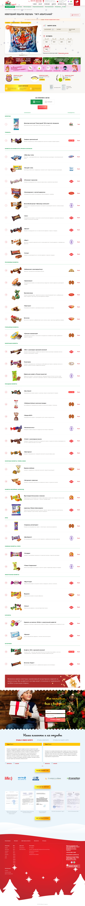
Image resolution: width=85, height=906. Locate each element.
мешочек (6, 851)
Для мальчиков (23, 849)
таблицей (49, 101)
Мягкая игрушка (27, 6)
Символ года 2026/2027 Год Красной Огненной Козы (39, 849)
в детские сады (15, 22)
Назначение (8, 868)
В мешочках (58, 6)
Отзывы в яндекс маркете (24, 740)
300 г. (14, 847)
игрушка (6, 854)
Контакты (70, 4)
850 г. (14, 852)
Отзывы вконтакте (43, 740)
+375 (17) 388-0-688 (36, 1)
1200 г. (14, 856)
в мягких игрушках (16, 9)
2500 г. (69, 42)
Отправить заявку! (55, 719)
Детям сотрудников (25, 22)
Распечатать (76, 14)
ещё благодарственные (42, 818)
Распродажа (31, 852)
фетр (6, 857)
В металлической (49, 6)
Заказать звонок (73, 866)
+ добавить (16, 79)
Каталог (40, 4)
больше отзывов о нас (42, 770)
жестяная (7, 849)
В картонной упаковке (38, 6)
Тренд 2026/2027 (10, 6)
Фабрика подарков (44, 904)
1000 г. (46, 42)
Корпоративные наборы (34, 854)
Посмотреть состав (63, 53)
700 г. (14, 851)
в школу (7, 22)
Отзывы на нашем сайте (61, 740)
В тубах (64, 6)
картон (6, 852)
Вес (14, 845)
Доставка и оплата (62, 4)
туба (6, 856)
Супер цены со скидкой (33, 851)
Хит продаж (31, 847)
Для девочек (22, 847)
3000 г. (14, 862)
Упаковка (7, 845)
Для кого (22, 845)
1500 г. (54, 42)
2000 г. (61, 42)
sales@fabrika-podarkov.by (50, 0)
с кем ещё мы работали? (42, 787)
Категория (31, 845)
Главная (35, 4)
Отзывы (44, 840)
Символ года (19, 6)
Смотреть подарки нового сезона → (52, 19)
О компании (47, 4)
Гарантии (54, 4)
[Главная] (11, 2)
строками (37, 101)
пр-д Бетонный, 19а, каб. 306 (50, 1)
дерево (6, 847)
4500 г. (14, 864)
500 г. (14, 849)
